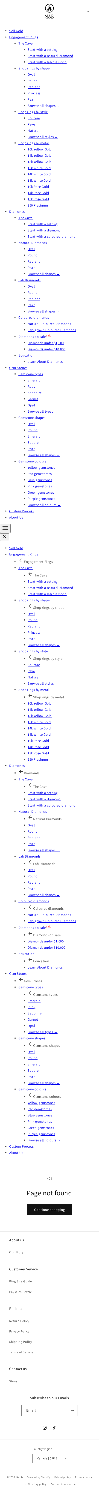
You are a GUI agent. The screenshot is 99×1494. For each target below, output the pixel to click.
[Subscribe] (72, 1410)
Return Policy (19, 1321)
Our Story (16, 1252)
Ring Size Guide (20, 1281)
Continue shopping (49, 1209)
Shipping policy (37, 1484)
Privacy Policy (19, 1331)
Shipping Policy (20, 1342)
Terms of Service (21, 1352)
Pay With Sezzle (20, 1292)
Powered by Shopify (38, 1477)
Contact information (63, 1484)
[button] (88, 12)
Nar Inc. (21, 1477)
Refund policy (62, 1477)
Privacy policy (83, 1477)
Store (13, 1381)
